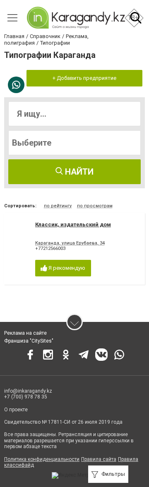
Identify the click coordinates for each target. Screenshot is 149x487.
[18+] (75, 17)
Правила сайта (98, 459)
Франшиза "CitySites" (28, 341)
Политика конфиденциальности (41, 459)
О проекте (16, 410)
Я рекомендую (66, 268)
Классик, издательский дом (73, 224)
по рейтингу (58, 206)
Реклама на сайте (25, 333)
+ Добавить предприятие (84, 78)
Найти (78, 172)
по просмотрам (95, 206)
